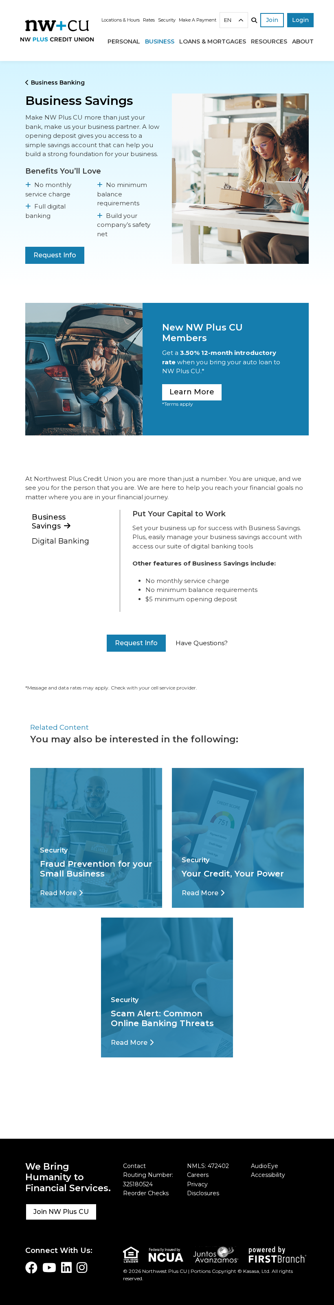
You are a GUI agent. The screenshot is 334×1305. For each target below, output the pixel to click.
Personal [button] (124, 41)
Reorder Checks (146, 1193)
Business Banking (58, 82)
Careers (198, 1175)
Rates (149, 20)
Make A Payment (197, 20)
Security (167, 20)
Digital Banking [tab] (60, 541)
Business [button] (159, 41)
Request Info (54, 255)
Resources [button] (269, 41)
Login (300, 20)
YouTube (49, 1268)
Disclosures (203, 1193)
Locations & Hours (120, 20)
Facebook (31, 1268)
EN (227, 20)
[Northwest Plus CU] (57, 30)
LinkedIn (66, 1268)
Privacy (197, 1184)
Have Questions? (202, 643)
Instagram (82, 1268)
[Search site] (254, 20)
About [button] (303, 41)
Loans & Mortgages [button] (212, 41)
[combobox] (234, 20)
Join (272, 20)
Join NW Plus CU (61, 1212)
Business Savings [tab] (49, 522)
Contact (134, 1166)
